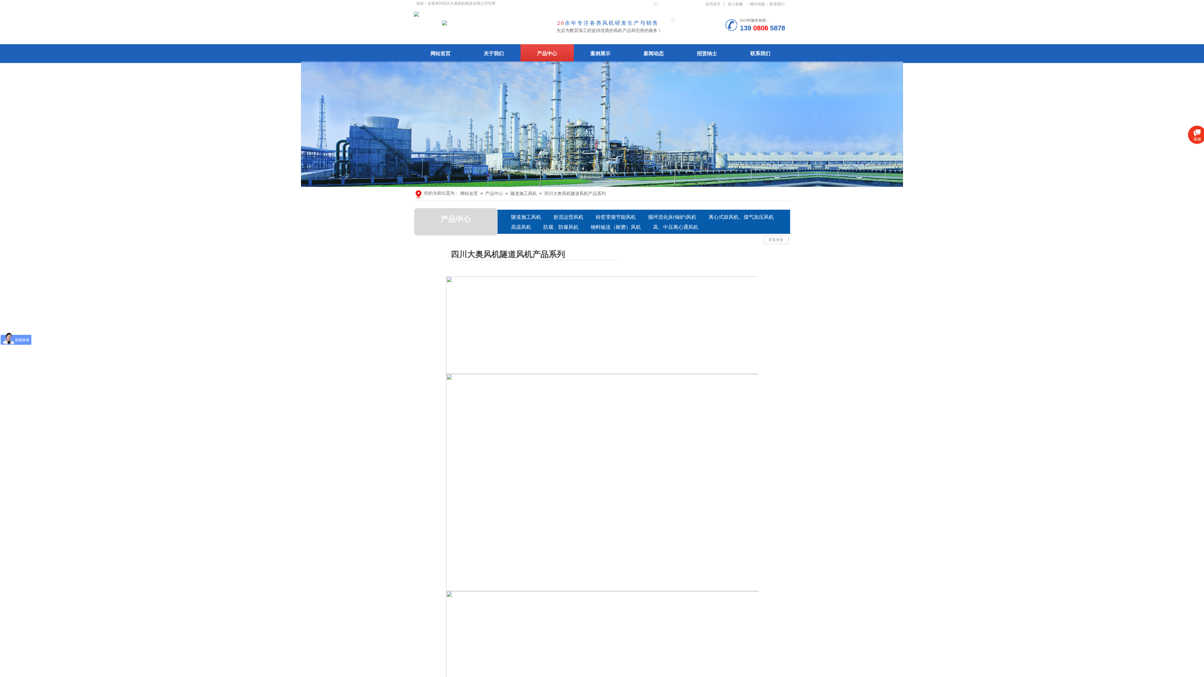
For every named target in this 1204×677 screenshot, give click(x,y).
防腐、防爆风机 (560, 227)
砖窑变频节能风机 (616, 217)
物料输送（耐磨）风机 (616, 227)
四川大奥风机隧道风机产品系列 (575, 193)
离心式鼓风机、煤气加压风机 (741, 217)
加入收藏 (735, 4)
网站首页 (440, 53)
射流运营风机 (568, 217)
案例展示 (600, 53)
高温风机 (521, 227)
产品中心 (547, 53)
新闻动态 (654, 53)
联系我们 (760, 53)
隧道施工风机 (523, 193)
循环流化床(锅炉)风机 (672, 217)
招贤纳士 (707, 53)
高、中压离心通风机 (675, 227)
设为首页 (713, 4)
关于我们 (494, 53)
